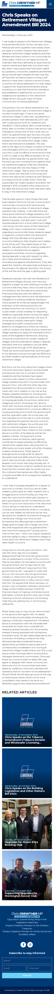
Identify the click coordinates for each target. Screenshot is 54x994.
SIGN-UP (27, 975)
